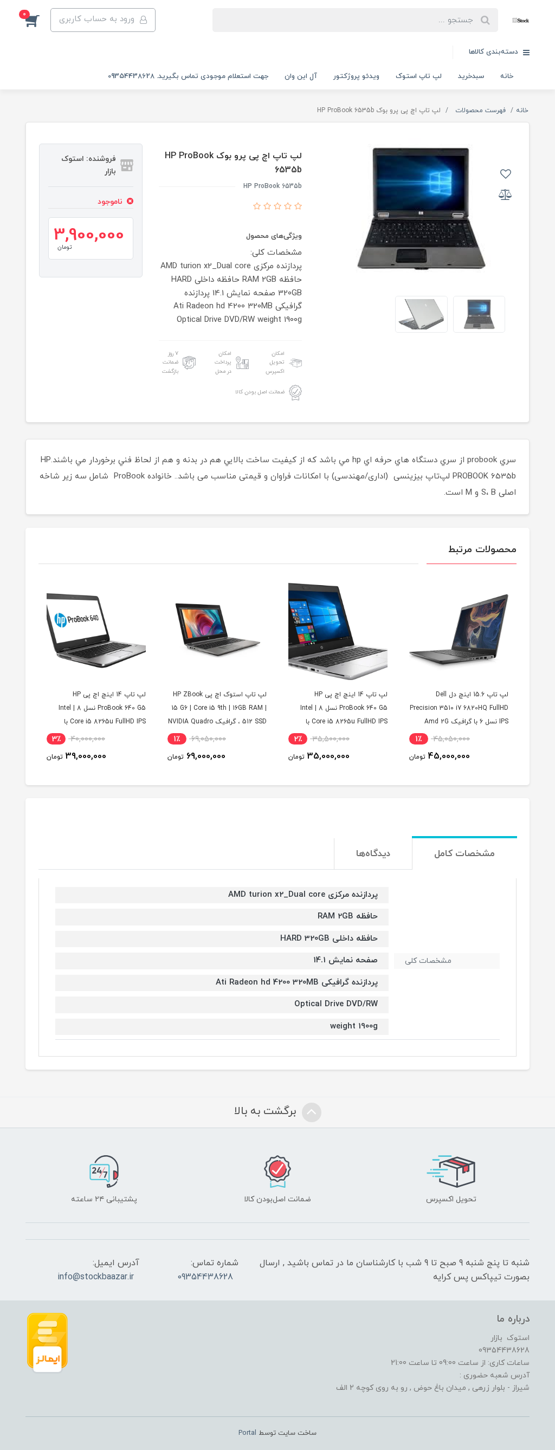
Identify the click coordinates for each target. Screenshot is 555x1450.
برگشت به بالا (266, 1111)
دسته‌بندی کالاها (494, 52)
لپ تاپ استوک (419, 76)
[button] (37, 20)
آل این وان (301, 76)
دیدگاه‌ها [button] (373, 853)
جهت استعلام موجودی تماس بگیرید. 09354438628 (188, 76)
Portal (247, 1433)
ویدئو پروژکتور (356, 76)
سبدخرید (471, 76)
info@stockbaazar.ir (95, 1277)
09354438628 (205, 1277)
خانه (506, 76)
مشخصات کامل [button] (464, 853)
